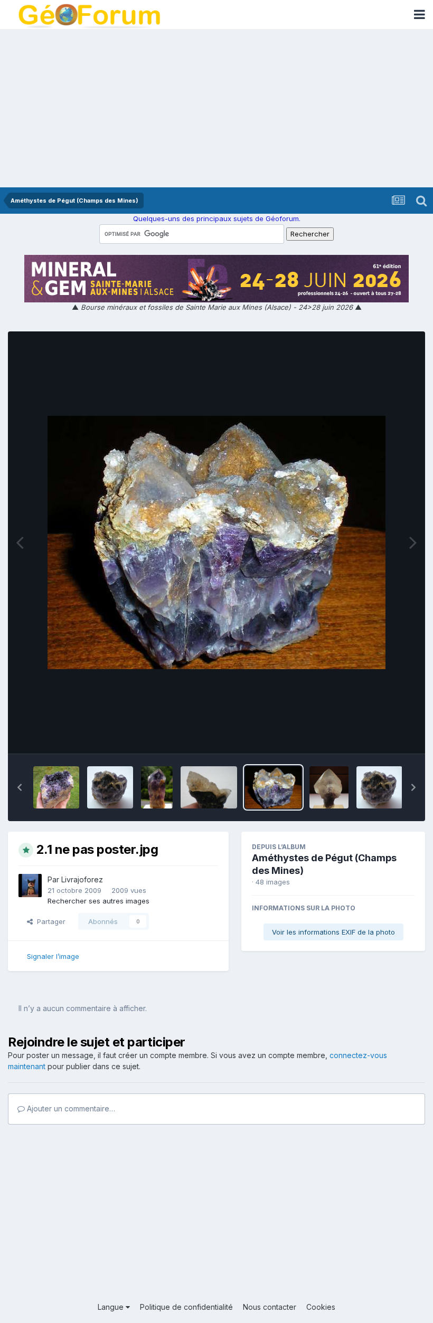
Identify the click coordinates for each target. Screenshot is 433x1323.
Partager (49, 921)
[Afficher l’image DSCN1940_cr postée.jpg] (157, 787)
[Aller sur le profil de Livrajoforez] (30, 885)
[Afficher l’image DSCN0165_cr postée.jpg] (209, 787)
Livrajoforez (82, 879)
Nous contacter (269, 1306)
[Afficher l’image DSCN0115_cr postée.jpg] (110, 787)
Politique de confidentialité (186, 1306)
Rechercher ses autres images (98, 901)
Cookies (320, 1306)
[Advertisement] (216, 108)
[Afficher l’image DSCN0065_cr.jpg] (329, 787)
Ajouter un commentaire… (70, 1108)
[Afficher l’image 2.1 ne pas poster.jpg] (273, 787)
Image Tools (381, 734)
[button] (19, 787)
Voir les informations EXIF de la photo (333, 932)
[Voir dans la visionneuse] (216, 542)
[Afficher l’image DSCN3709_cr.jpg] (56, 787)
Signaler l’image (53, 956)
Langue (112, 1306)
